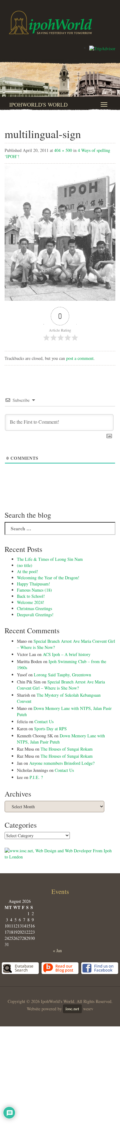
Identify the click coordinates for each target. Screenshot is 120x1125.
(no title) (24, 565)
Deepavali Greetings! (35, 615)
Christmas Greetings (34, 608)
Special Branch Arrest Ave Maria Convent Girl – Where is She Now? (61, 685)
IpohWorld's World (38, 104)
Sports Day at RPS (50, 729)
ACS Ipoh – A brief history (66, 654)
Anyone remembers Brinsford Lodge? (61, 763)
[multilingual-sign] (60, 231)
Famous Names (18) (34, 590)
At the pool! (27, 571)
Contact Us (44, 721)
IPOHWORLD (50, 22)
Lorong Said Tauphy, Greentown (62, 675)
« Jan (57, 950)
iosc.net (72, 1008)
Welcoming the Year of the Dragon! (48, 578)
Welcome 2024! (30, 602)
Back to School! (31, 596)
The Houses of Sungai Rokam (67, 749)
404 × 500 (63, 150)
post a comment (80, 358)
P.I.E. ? (36, 777)
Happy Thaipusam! (33, 584)
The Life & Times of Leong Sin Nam (50, 559)
